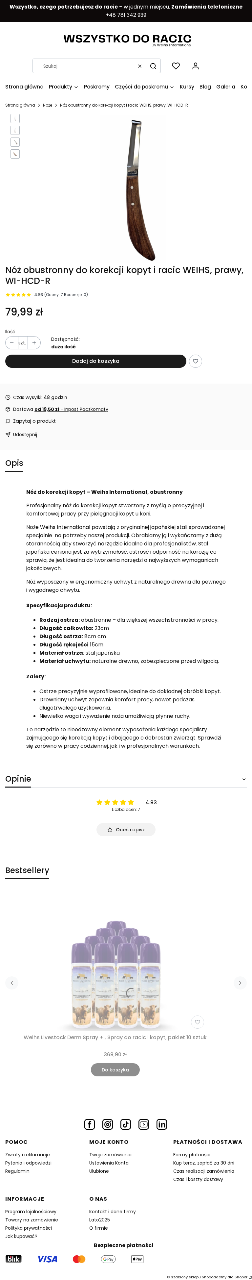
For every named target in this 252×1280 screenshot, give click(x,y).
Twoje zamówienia (110, 1154)
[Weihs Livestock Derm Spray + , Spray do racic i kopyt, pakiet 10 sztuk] (115, 960)
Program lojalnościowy (30, 1211)
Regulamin (17, 1171)
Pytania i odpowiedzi (28, 1163)
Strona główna (20, 105)
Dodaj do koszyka (95, 361)
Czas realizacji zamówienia (203, 1171)
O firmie (98, 1228)
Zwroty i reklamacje (27, 1154)
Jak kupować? (21, 1236)
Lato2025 (99, 1220)
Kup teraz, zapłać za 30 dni (203, 1163)
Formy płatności (191, 1154)
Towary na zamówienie (31, 1220)
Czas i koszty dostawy (198, 1179)
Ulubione (99, 1171)
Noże (47, 105)
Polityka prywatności (28, 1228)
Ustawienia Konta (109, 1163)
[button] (153, 66)
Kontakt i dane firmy (112, 1211)
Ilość (10, 331)
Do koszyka (115, 1070)
